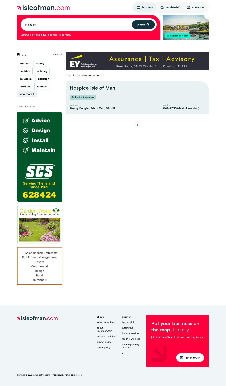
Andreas (25, 63)
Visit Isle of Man (75, 375)
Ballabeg (41, 71)
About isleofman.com (104, 329)
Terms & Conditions (107, 336)
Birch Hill (25, 86)
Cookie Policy (103, 347)
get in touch (192, 357)
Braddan (42, 86)
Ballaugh (43, 79)
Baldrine (25, 71)
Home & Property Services (130, 346)
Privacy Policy (104, 341)
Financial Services (130, 333)
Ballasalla (26, 79)
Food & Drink (128, 322)
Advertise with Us (106, 322)
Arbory (40, 63)
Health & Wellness (131, 338)
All (123, 352)
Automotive (127, 327)
